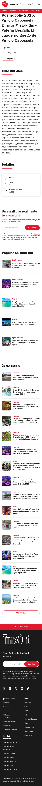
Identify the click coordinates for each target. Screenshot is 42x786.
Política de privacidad (6, 716)
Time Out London (9, 757)
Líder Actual (28, 731)
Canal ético (7, 726)
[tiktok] (28, 688)
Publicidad (6, 707)
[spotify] (22, 688)
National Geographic (31, 719)
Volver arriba (23, 627)
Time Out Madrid (9, 753)
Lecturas (27, 703)
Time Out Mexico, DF (10, 770)
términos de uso (8, 674)
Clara (26, 723)
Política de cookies (9, 722)
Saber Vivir (28, 735)
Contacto (6, 703)
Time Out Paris (8, 766)
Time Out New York (9, 761)
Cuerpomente (29, 727)
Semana (27, 707)
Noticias (4, 11)
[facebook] (10, 688)
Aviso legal (6, 711)
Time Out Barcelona (10, 743)
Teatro (38, 11)
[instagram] (4, 688)
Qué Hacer (13, 11)
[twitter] (16, 688)
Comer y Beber (23, 11)
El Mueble (28, 711)
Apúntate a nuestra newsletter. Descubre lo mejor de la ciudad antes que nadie (21, 221)
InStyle (26, 715)
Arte (32, 11)
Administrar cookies (10, 730)
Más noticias (21, 613)
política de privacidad (16, 236)
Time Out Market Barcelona (9, 748)
